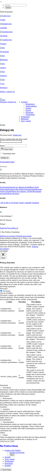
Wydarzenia (25, 117)
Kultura (28, 108)
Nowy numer (26, 121)
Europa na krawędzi (16, 453)
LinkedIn (27, 203)
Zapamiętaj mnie (8, 154)
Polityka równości (12, 194)
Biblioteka (25, 119)
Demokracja (30, 104)
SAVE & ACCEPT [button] (7, 441)
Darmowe (3, 88)
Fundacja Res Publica (16, 189)
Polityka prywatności (8, 236)
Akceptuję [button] (4, 251)
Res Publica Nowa (9, 446)
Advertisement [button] (5, 420)
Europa (28, 110)
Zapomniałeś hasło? (7, 162)
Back (12, 455)
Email (16, 203)
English (7, 457)
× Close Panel (6, 470)
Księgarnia (9, 463)
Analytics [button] (3, 407)
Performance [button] (4, 396)
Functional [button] (4, 385)
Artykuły (24, 102)
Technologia (30, 115)
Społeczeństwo (31, 106)
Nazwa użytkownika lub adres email (13, 139)
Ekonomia (29, 112)
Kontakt (8, 466)
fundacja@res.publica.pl (9, 228)
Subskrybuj (17, 135)
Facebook (35, 203)
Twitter (21, 203)
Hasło (2, 146)
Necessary (6, 291)
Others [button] (2, 433)
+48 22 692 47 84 (6, 203)
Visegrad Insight (30, 189)
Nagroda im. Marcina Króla (19, 187)
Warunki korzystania (23, 236)
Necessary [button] (4, 289)
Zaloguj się (12, 102)
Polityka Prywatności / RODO (21, 191)
